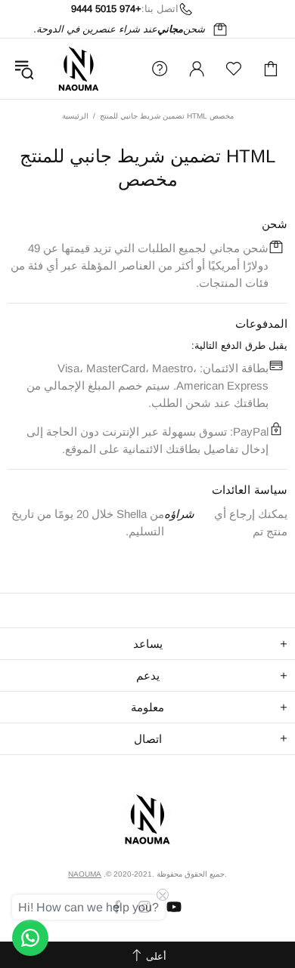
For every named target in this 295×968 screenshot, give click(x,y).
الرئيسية (75, 116)
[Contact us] (30, 938)
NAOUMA (78, 69)
